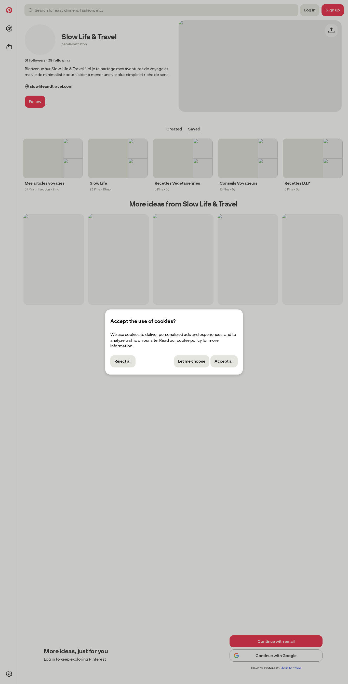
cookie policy (189, 340)
